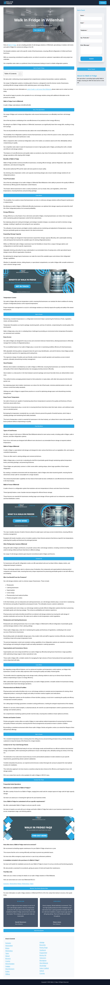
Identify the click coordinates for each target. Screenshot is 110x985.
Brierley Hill (43, 955)
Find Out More (39, 426)
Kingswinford (43, 952)
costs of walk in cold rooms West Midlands (39, 89)
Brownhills (43, 945)
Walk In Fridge (12, 45)
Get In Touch (38, 314)
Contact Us (39, 558)
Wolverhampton (9, 963)
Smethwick (43, 950)
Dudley (7, 971)
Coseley (7, 961)
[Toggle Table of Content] (19, 74)
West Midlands (44, 963)
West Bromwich (9, 969)
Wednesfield (13, 883)
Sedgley (7, 966)
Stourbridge (43, 965)
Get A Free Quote (39, 930)
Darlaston (6, 883)
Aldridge (42, 942)
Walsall (7, 956)
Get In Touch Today (38, 68)
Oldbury (7, 974)
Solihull (42, 971)
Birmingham (43, 960)
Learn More (39, 195)
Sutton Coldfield (44, 968)
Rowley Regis (44, 947)
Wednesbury (25, 883)
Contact (103, 2)
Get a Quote (37, 30)
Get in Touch (38, 734)
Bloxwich (8, 958)
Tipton (31, 883)
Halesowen (43, 958)
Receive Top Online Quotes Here (39, 888)
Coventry (42, 973)
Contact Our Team (39, 779)
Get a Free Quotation (39, 109)
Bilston (19, 883)
